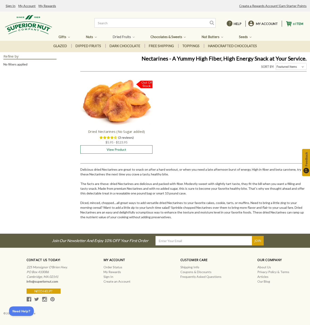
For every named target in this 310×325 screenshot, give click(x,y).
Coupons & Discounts (196, 272)
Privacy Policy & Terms (273, 272)
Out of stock (116, 106)
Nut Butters (211, 37)
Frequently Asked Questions (200, 277)
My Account (27, 6)
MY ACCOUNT (267, 24)
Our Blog (263, 281)
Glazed (60, 46)
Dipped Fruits (88, 46)
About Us (264, 267)
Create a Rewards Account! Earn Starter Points (273, 6)
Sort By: (267, 66)
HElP (237, 24)
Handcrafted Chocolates (232, 46)
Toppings (190, 46)
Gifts (63, 37)
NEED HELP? (43, 291)
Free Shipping (161, 46)
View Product (116, 149)
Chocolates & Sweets (166, 37)
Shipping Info (189, 267)
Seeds (243, 37)
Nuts (90, 37)
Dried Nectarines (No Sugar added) (116, 131)
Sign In (10, 6)
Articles (262, 277)
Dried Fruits (122, 37)
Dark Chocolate (124, 46)
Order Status (112, 267)
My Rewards (47, 6)
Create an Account (116, 281)
